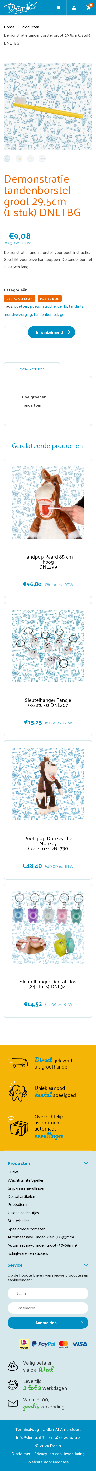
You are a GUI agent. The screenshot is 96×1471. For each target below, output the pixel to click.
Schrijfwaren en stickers (28, 1253)
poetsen (21, 306)
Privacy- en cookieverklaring (59, 1453)
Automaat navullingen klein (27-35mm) (41, 1237)
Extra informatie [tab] (32, 369)
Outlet (13, 1171)
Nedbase (61, 1461)
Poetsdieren (49, 298)
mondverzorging (18, 314)
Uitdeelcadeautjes (23, 1212)
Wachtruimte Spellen (26, 1180)
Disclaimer (21, 1453)
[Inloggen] (73, 7)
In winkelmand (49, 332)
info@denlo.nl (28, 1437)
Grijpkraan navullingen (26, 1188)
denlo (62, 306)
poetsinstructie (43, 306)
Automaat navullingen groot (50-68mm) (42, 1245)
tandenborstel (46, 314)
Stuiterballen (19, 1220)
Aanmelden (46, 1322)
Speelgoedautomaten (26, 1228)
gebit (64, 314)
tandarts (76, 306)
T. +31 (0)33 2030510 (61, 1437)
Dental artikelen (19, 298)
